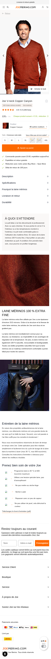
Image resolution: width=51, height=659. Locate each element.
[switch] (43, 646)
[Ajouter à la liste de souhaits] (46, 101)
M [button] (12, 140)
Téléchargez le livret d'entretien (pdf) (16, 511)
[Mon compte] (43, 7)
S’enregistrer (42, 543)
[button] (25, 2)
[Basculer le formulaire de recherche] (7, 7)
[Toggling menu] (3, 7)
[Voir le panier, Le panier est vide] (47, 7)
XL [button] (26, 140)
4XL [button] (46, 140)
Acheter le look (40, 89)
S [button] (4, 140)
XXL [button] (32, 140)
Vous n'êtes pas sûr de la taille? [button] (36, 135)
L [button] (18, 140)
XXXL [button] (39, 140)
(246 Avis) (27, 110)
